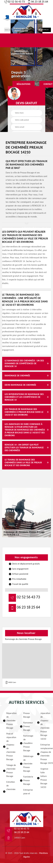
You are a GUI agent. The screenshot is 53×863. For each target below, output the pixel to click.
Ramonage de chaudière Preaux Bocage (28, 743)
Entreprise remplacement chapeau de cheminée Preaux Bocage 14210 (45, 754)
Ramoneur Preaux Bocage (28, 726)
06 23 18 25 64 (39, 1)
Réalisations (23, 84)
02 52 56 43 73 (16, 1)
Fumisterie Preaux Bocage (28, 780)
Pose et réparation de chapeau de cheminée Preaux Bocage (11, 747)
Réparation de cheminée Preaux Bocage (11, 720)
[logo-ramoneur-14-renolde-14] (26, 11)
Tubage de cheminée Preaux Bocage (11, 770)
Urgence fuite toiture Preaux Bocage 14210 (44, 778)
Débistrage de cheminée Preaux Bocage (28, 763)
